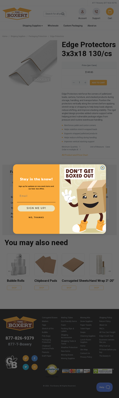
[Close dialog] (102, 168)
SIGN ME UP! (36, 208)
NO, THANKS (36, 218)
